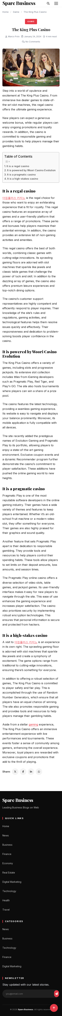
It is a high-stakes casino (22, 178)
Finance (6, 854)
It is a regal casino (18, 166)
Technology (9, 891)
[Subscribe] (56, 993)
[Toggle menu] (56, 3)
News (5, 835)
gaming (33, 724)
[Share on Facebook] (23, 771)
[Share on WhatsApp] (39, 771)
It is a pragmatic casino (21, 174)
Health (6, 900)
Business (7, 844)
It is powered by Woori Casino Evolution (31, 170)
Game (16, 11)
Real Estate (8, 872)
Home (5, 11)
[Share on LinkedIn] (31, 771)
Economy (7, 863)
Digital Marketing (11, 881)
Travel (6, 909)
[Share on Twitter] (15, 771)
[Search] (48, 3)
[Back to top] (54, 1008)
